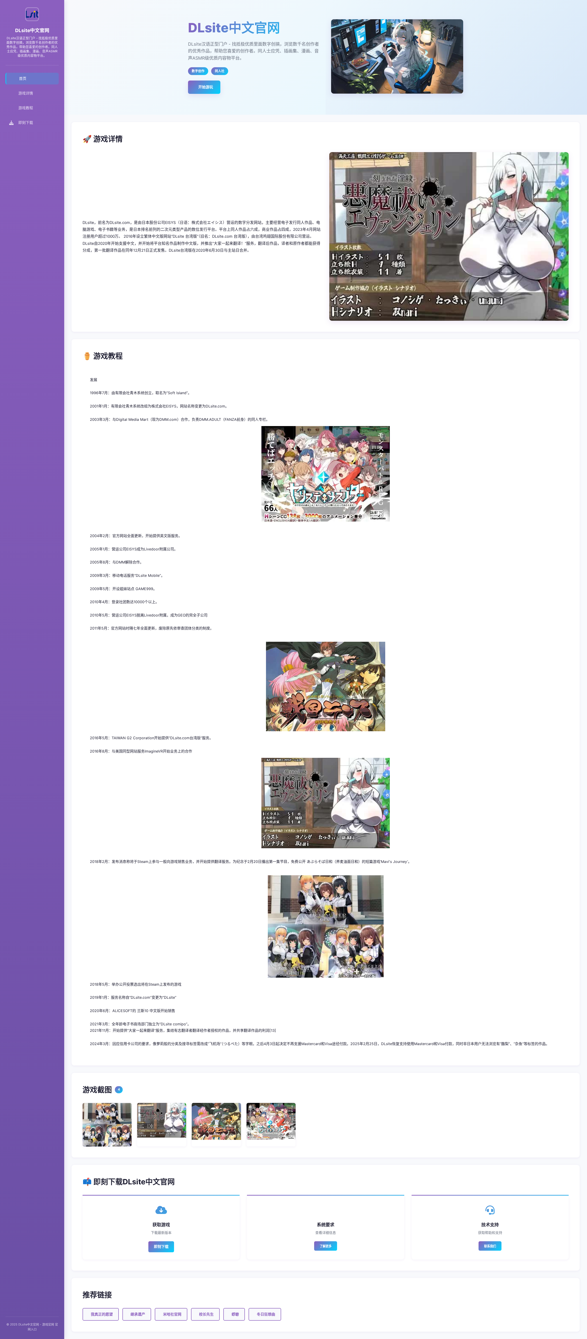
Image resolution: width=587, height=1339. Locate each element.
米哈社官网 (172, 1314)
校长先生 (206, 1314)
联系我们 (490, 1246)
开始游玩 (205, 87)
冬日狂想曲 (266, 1314)
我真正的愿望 (102, 1314)
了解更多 (326, 1246)
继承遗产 (137, 1314)
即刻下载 (161, 1246)
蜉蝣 (235, 1314)
